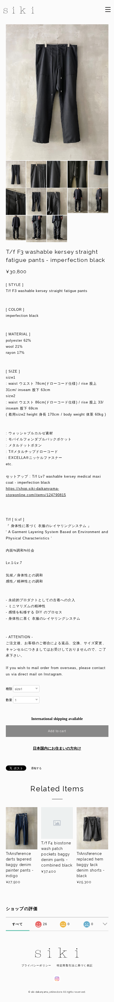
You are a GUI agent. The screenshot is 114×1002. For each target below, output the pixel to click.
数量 (9, 700)
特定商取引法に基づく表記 (75, 965)
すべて (17, 924)
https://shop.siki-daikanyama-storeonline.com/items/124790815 (36, 492)
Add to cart (57, 731)
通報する (36, 768)
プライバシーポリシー (36, 965)
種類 (9, 689)
